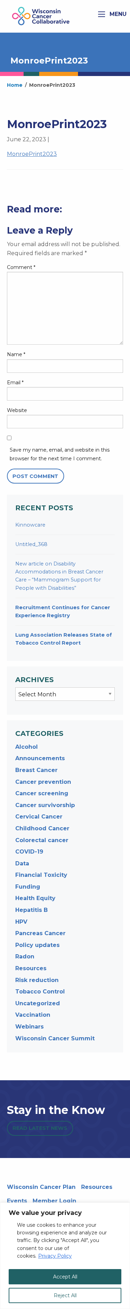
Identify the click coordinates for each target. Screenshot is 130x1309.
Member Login (54, 1201)
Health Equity (35, 898)
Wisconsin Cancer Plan (41, 1187)
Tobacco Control (40, 991)
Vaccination (32, 1015)
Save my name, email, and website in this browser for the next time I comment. (60, 454)
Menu (117, 14)
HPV (21, 921)
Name (16, 354)
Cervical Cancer (38, 816)
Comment (21, 267)
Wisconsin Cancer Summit (55, 1038)
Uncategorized (37, 1003)
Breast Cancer (36, 770)
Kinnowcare (30, 525)
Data (22, 863)
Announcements (40, 758)
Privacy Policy (55, 1256)
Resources (30, 968)
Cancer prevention (43, 782)
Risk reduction (37, 980)
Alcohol (26, 747)
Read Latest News (39, 1128)
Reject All (65, 1295)
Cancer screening (41, 793)
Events (17, 1201)
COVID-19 (29, 851)
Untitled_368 (31, 544)
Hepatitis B (31, 910)
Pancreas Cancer (40, 933)
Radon (24, 956)
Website (17, 410)
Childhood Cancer (42, 828)
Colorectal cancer (41, 840)
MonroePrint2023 (32, 154)
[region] (65, 1255)
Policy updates (37, 945)
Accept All (65, 1277)
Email (15, 382)
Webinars (29, 1026)
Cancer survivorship (45, 805)
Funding (27, 886)
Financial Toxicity (41, 875)
